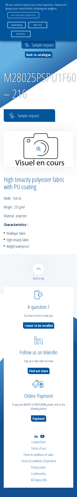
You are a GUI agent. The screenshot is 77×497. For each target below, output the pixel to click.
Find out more (38, 371)
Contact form (39, 442)
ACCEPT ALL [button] (20, 34)
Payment (39, 418)
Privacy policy (38, 467)
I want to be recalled (38, 325)
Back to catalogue (38, 54)
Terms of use (38, 448)
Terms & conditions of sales (38, 454)
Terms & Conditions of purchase (38, 461)
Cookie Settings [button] (16, 25)
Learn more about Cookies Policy (23, 15)
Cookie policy (38, 473)
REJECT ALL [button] (37, 25)
